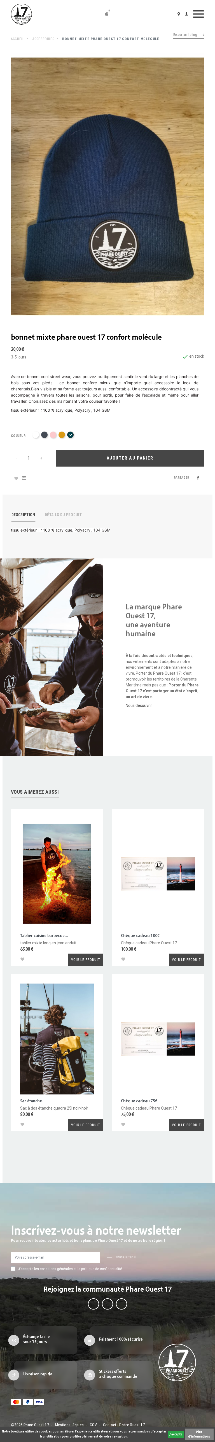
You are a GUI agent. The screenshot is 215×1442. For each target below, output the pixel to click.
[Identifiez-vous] (187, 13)
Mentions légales (69, 1425)
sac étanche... (32, 1101)
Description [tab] (23, 514)
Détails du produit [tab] (63, 514)
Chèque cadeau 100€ (140, 936)
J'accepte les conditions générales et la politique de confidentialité (70, 1269)
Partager (198, 478)
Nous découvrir (139, 705)
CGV (93, 1425)
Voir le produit (85, 960)
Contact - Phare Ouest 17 (124, 1425)
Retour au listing (185, 35)
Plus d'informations (199, 1434)
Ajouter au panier (130, 458)
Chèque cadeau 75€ (139, 1101)
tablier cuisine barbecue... (44, 936)
